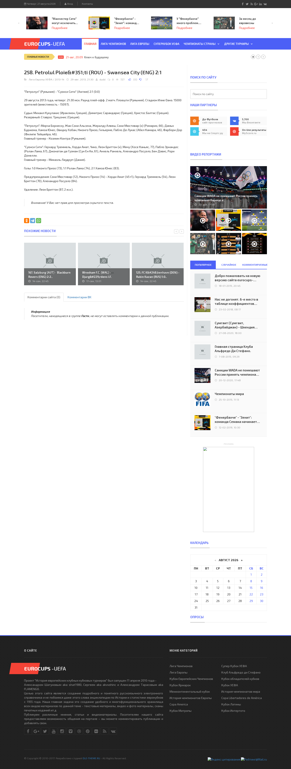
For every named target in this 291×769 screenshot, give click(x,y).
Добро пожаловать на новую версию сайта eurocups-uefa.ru (237, 278)
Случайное (228, 264)
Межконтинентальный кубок (190, 691)
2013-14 (59, 79)
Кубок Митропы (181, 710)
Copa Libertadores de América (241, 698)
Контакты (87, 3)
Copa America (179, 704)
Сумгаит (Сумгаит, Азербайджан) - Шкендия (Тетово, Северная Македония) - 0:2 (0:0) (235, 325)
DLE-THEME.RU (91, 758)
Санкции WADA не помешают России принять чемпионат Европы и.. (226, 198)
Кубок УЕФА (229, 685)
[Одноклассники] (26, 220)
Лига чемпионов (113, 44)
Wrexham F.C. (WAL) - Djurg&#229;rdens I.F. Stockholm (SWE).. (96, 277)
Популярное (203, 264)
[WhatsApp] (38, 220)
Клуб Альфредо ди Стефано (241, 672)
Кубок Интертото (233, 710)
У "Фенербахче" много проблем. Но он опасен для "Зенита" (189, 21)
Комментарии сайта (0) (43, 297)
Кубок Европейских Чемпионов (191, 679)
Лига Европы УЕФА (40, 79)
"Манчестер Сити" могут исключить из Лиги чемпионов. (64, 21)
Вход (69, 3)
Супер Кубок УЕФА (234, 666)
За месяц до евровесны (247, 21)
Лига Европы (139, 44)
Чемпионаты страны (200, 44)
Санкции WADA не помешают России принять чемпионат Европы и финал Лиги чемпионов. (237, 372)
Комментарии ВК (79, 297)
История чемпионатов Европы (191, 698)
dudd (102, 79)
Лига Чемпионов (181, 666)
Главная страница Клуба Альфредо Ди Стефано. (234, 349)
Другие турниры (236, 44)
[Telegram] (32, 220)
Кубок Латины (231, 704)
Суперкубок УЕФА (166, 44)
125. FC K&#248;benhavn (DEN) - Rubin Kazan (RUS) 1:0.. (157, 274)
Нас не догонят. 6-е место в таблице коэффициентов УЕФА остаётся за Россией (236, 301)
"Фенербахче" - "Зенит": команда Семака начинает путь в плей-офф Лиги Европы (126, 21)
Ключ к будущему (96, 57)
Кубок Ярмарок (180, 685)
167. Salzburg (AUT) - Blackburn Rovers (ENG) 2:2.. (49, 274)
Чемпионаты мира (229, 394)
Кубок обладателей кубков (240, 679)
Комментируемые (254, 264)
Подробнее (60, 28)
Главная (90, 44)
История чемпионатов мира (240, 691)
